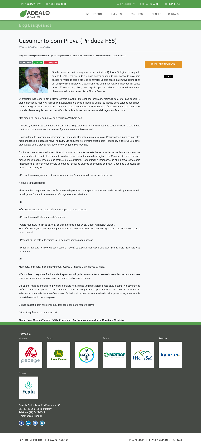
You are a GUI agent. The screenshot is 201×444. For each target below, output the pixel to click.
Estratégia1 (174, 440)
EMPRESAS (174, 4)
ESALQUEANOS (151, 4)
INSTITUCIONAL (94, 14)
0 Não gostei (52, 62)
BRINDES (156, 14)
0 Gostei (38, 62)
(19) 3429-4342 (33, 4)
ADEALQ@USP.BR (58, 4)
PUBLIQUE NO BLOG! (163, 64)
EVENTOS (116, 14)
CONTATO (173, 14)
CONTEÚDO (137, 14)
